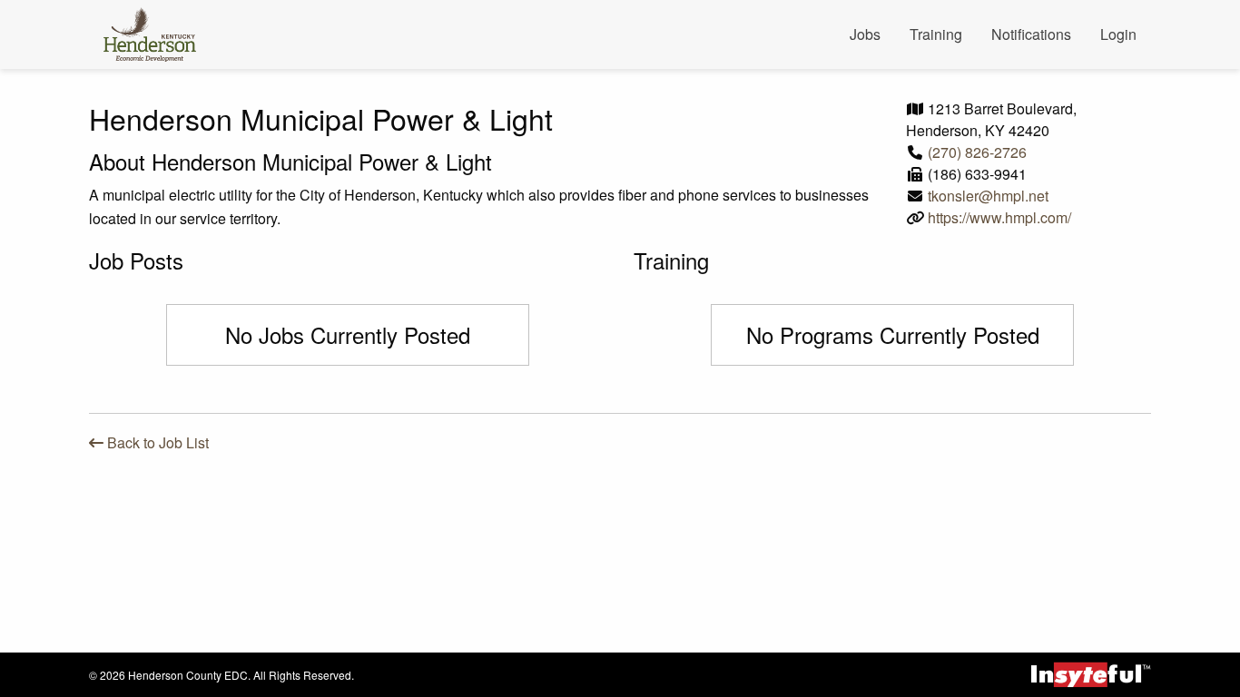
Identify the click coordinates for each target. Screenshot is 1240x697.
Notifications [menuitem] (1031, 34)
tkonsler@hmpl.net (988, 195)
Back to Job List (156, 442)
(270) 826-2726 (977, 152)
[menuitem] (157, 34)
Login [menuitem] (1118, 34)
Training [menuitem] (936, 34)
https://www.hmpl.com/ (999, 217)
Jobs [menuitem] (865, 34)
